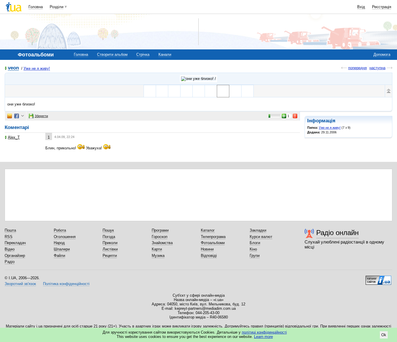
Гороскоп (159, 236)
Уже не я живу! (37, 68)
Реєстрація (381, 7)
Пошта (10, 230)
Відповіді (209, 255)
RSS (8, 236)
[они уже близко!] (223, 91)
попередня (357, 68)
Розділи (56, 7)
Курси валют (261, 236)
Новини (207, 249)
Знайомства (162, 243)
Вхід (361, 7)
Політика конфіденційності (66, 284)
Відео (10, 249)
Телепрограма (213, 236)
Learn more (263, 336)
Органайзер (15, 255)
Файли (59, 255)
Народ (59, 243)
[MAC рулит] (186, 91)
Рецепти (110, 255)
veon (13, 68)
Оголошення (65, 236)
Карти (157, 249)
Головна (35, 7)
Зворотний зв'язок (20, 284)
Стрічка (142, 54)
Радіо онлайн (337, 233)
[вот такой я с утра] (150, 91)
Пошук (108, 230)
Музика (158, 255)
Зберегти (41, 116)
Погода (109, 236)
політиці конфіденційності (264, 332)
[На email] (9, 116)
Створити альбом (112, 54)
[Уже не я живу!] (198, 78)
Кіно (253, 249)
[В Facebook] (16, 116)
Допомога (381, 54)
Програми (160, 230)
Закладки (258, 230)
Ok (383, 335)
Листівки (110, 249)
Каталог (208, 230)
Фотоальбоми (213, 243)
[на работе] (162, 91)
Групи (255, 255)
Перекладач (15, 243)
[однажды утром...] (174, 91)
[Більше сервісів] (22, 116)
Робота (60, 230)
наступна (377, 68)
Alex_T (14, 137)
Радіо (10, 261)
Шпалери (62, 249)
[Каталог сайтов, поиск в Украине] (378, 278)
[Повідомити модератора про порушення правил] (295, 116)
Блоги (255, 243)
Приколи (110, 243)
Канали (164, 54)
